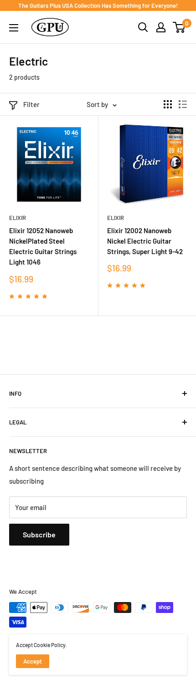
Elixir (17, 217)
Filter (31, 104)
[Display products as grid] (168, 104)
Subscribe (39, 534)
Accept (32, 661)
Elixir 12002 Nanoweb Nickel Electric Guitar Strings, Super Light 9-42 (145, 241)
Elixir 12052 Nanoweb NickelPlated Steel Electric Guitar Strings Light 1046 (43, 246)
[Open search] (143, 27)
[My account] (160, 27)
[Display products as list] (183, 104)
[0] (179, 27)
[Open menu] (13, 27)
